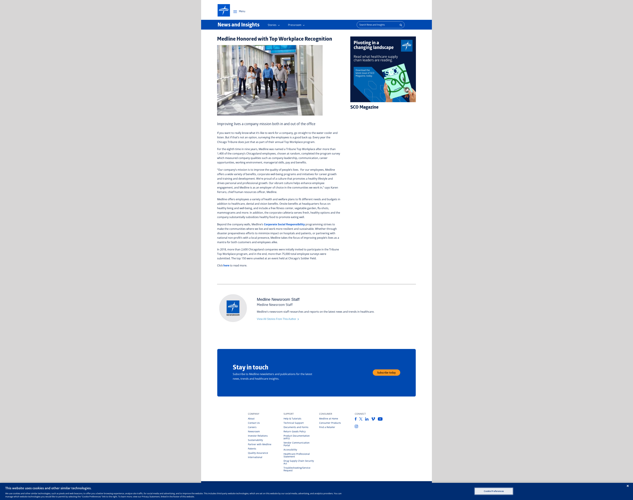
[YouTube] (380, 419)
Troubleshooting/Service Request (297, 469)
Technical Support (294, 422)
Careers (252, 427)
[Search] (400, 24)
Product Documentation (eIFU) (297, 437)
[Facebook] (356, 419)
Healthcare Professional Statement (297, 455)
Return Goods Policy (295, 431)
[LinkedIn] (367, 419)
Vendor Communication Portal (297, 444)
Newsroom (254, 431)
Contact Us (254, 422)
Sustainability (255, 440)
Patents (252, 448)
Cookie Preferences (494, 491)
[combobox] (377, 24)
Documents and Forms (296, 427)
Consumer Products (330, 422)
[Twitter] (360, 419)
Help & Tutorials (292, 418)
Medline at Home (328, 418)
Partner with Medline (259, 444)
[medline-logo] (224, 10)
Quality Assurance (258, 452)
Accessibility (290, 449)
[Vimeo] (373, 419)
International (255, 457)
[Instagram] (356, 427)
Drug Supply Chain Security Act (299, 462)
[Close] (627, 485)
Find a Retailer (327, 427)
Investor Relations (258, 435)
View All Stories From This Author (277, 319)
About (251, 418)
